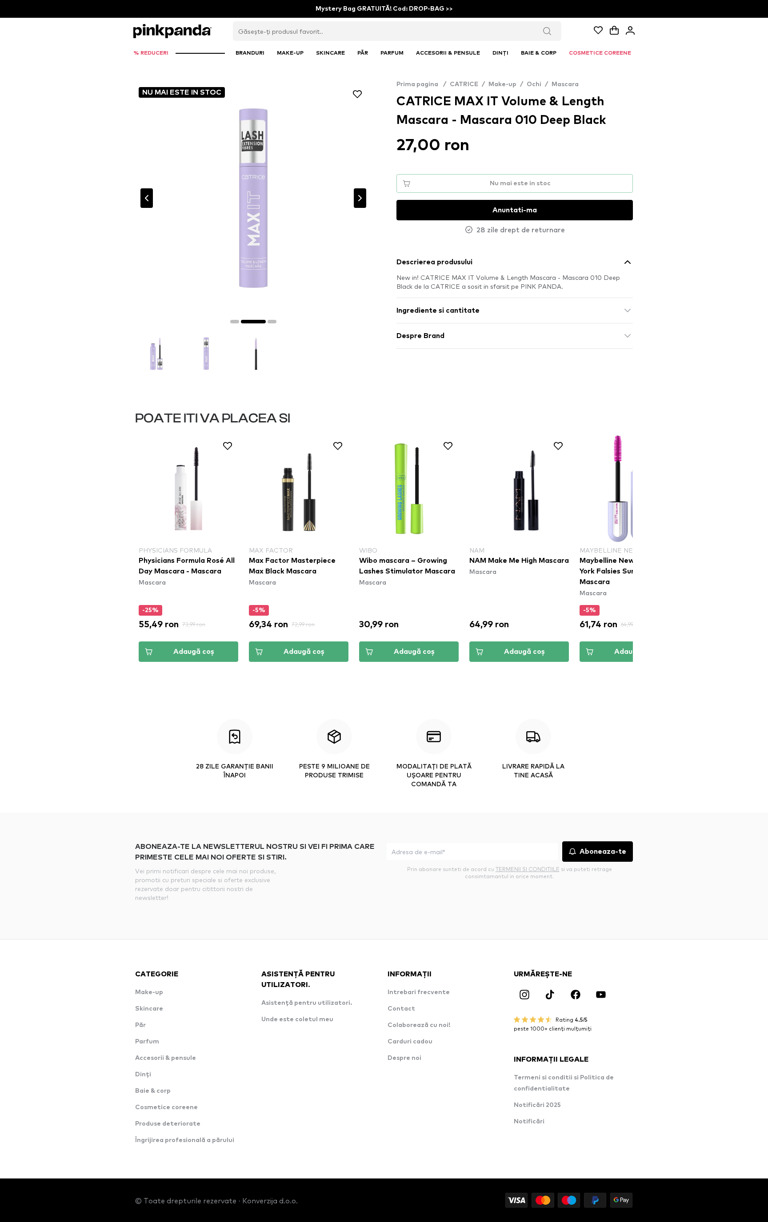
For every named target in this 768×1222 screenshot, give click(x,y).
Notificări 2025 (537, 1105)
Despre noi (404, 1058)
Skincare (149, 1009)
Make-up (502, 84)
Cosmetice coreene (166, 1107)
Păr (140, 1025)
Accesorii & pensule (165, 1058)
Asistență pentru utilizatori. (306, 1003)
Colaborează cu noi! (419, 1025)
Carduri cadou (410, 1042)
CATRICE (464, 84)
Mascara (565, 84)
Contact (401, 1009)
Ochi (534, 84)
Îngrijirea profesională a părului (184, 1140)
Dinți (143, 1074)
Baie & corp (153, 1091)
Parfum (147, 1042)
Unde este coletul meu (297, 1019)
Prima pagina (421, 84)
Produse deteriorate (167, 1124)
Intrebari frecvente (419, 992)
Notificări (529, 1122)
